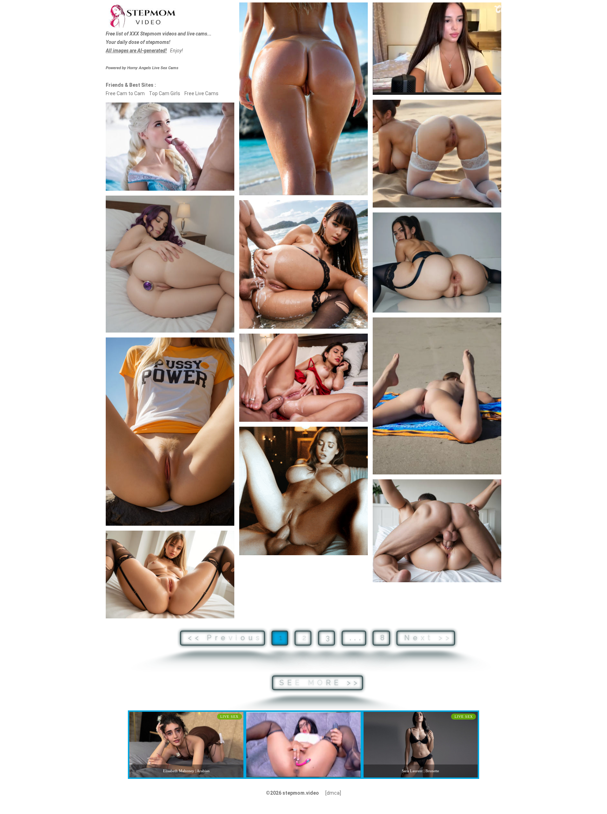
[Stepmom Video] (142, 15)
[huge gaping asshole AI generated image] (437, 262)
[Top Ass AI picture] (303, 98)
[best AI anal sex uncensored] (303, 264)
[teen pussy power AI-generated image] (170, 431)
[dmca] (333, 793)
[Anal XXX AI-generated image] (303, 378)
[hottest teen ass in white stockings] (437, 154)
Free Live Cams (201, 93)
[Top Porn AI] (303, 491)
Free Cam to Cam (125, 93)
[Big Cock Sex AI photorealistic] (437, 530)
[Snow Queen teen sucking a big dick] (170, 147)
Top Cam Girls (164, 93)
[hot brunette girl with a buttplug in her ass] (170, 264)
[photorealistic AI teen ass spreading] (170, 575)
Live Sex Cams (152, 67)
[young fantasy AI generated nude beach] (437, 395)
